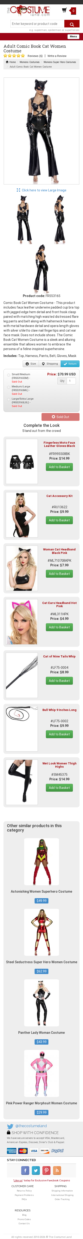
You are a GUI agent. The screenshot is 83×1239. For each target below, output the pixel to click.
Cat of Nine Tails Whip (59, 656)
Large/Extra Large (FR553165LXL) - (22, 402)
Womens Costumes (30, 62)
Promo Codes (24, 1219)
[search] (72, 23)
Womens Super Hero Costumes (60, 62)
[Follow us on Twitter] (37, 1174)
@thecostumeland (31, 1126)
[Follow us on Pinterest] (47, 1174)
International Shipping (62, 1195)
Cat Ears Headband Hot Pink (59, 604)
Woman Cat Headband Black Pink (59, 551)
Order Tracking (62, 1199)
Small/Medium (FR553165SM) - (21, 378)
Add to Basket (59, 467)
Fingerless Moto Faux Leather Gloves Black (59, 444)
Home (12, 62)
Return (72, 363)
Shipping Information (62, 1190)
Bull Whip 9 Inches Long (59, 710)
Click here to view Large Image (43, 190)
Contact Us (24, 1223)
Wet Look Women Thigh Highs (59, 765)
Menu (73, 36)
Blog (24, 1215)
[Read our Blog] (57, 1174)
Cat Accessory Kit (59, 496)
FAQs (24, 1199)
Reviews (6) (35, 56)
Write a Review (56, 56)
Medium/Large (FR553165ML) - (21, 390)
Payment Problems (24, 1195)
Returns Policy (24, 1190)
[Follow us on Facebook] (26, 1174)
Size (33, 363)
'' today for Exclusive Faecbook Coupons (41, 1180)
